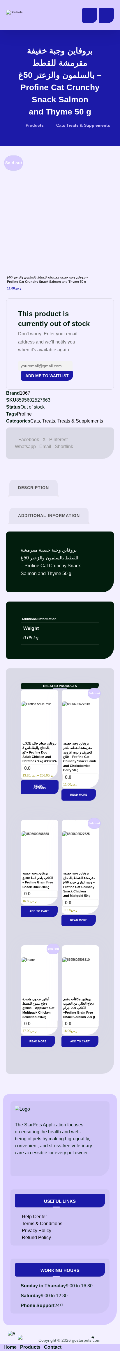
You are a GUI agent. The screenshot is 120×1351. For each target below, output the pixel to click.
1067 (25, 393)
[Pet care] (25, 12)
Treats (48, 420)
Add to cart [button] (39, 911)
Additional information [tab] (49, 515)
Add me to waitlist (47, 375)
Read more (78, 794)
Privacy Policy (36, 1230)
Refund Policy (36, 1237)
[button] (106, 15)
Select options (39, 787)
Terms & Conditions (42, 1223)
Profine (24, 413)
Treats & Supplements (80, 420)
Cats (35, 420)
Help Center (34, 1216)
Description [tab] (33, 487)
